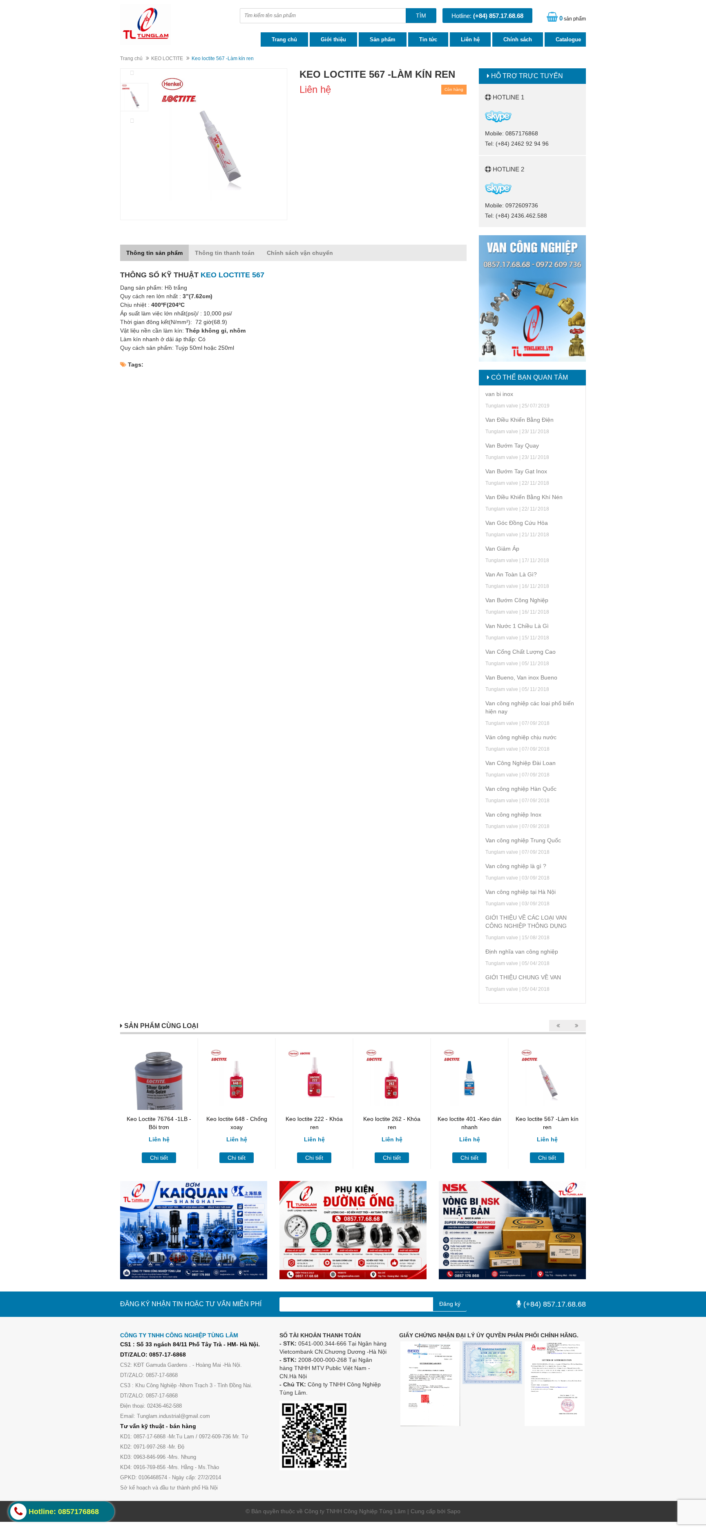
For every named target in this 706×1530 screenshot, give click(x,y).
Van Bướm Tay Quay (512, 445)
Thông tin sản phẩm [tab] (154, 253)
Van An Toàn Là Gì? (511, 574)
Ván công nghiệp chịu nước (520, 737)
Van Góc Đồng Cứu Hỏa (516, 523)
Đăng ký (449, 1303)
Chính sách (517, 39)
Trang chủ (284, 39)
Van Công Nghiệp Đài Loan (520, 763)
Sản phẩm (382, 39)
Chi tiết (159, 1157)
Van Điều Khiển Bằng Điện (519, 419)
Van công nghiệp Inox (513, 814)
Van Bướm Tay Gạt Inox (516, 471)
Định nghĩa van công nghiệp (521, 951)
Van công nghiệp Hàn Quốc (520, 788)
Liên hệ (470, 39)
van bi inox (499, 394)
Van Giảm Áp (502, 548)
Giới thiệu (333, 39)
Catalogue (568, 39)
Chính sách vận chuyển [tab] (300, 253)
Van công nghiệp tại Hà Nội (520, 892)
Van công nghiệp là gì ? (515, 866)
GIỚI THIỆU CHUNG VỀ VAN (523, 977)
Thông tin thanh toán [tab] (225, 253)
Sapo (453, 1511)
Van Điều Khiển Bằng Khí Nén (524, 497)
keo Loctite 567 (232, 275)
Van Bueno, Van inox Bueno (521, 677)
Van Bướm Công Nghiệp (516, 600)
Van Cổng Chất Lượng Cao (520, 651)
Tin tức (428, 39)
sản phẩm (572, 18)
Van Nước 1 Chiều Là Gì (517, 626)
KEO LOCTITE (167, 58)
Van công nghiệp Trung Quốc (523, 840)
